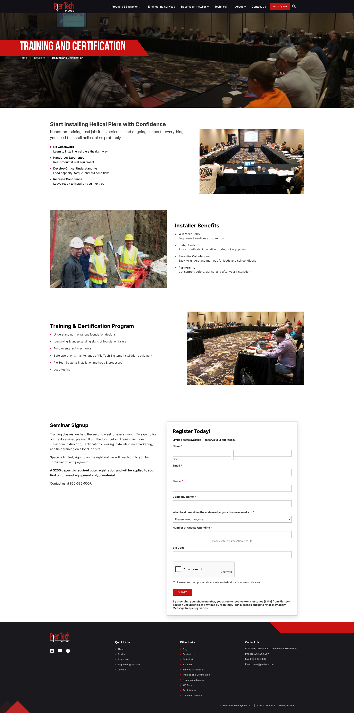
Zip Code (179, 547)
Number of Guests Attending (192, 527)
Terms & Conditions (266, 705)
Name (178, 446)
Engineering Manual (193, 680)
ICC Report (188, 685)
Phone (178, 481)
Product (122, 654)
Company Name (184, 496)
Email (177, 465)
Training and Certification (196, 674)
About (239, 6)
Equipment (123, 659)
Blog (185, 649)
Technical (221, 6)
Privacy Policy (286, 705)
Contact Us (259, 6)
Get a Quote (280, 6)
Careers (122, 669)
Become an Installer (194, 6)
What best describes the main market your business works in (213, 512)
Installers (39, 57)
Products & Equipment (125, 6)
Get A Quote (189, 690)
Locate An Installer (193, 695)
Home (23, 57)
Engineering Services (161, 6)
